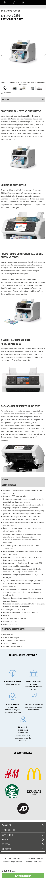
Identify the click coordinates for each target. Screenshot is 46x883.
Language (31, 2)
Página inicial (7, 825)
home (4, 2)
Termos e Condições (12, 858)
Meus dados (6, 849)
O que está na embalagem (13, 629)
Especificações (9, 484)
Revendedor (6, 844)
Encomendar (23, 875)
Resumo (5, 99)
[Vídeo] (4, 88)
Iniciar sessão (13, 2)
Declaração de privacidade (12, 861)
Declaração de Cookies (33, 861)
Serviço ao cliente (8, 830)
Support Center (7, 834)
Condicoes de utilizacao (34, 858)
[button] (41, 2)
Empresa (5, 839)
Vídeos (5, 479)
